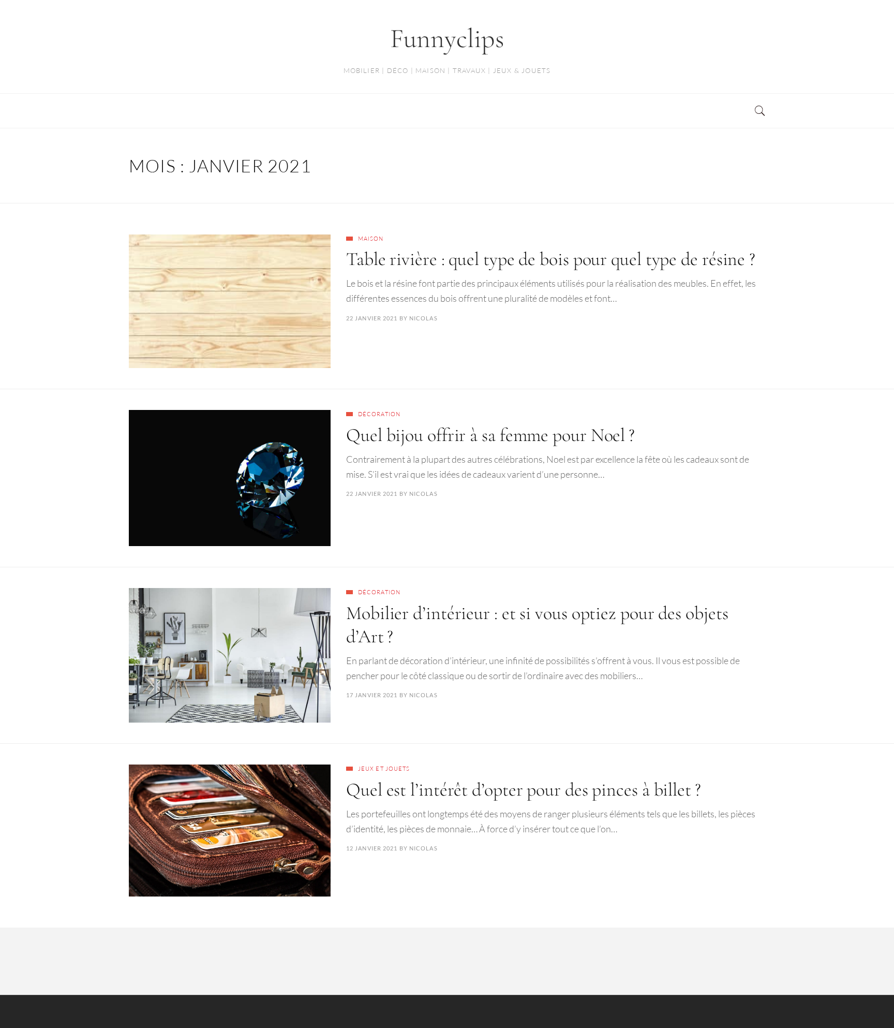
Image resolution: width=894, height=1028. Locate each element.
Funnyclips (447, 38)
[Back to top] (860, 997)
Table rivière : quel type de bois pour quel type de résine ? (550, 259)
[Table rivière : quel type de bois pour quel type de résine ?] (230, 301)
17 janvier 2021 (372, 695)
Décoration (379, 414)
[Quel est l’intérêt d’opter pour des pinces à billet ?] (230, 831)
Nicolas (423, 318)
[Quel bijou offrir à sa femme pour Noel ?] (230, 478)
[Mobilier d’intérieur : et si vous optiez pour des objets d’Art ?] (230, 655)
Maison (371, 238)
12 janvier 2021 (372, 848)
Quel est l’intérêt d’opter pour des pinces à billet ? (523, 790)
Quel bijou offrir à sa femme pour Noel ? (490, 435)
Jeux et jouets (384, 768)
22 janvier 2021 (372, 318)
